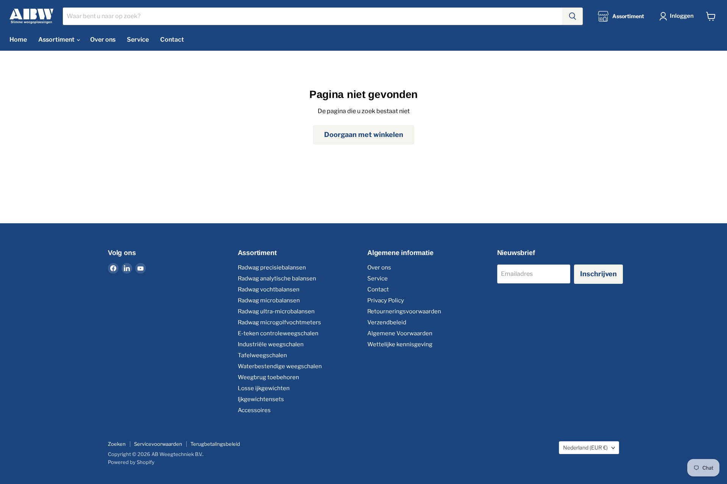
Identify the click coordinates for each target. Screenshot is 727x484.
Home (18, 39)
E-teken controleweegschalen (278, 333)
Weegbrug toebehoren (268, 377)
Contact (172, 39)
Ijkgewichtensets (261, 399)
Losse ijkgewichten (264, 388)
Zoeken (117, 444)
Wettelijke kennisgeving (399, 344)
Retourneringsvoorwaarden (404, 311)
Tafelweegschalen (262, 355)
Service (138, 39)
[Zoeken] (572, 16)
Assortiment (57, 39)
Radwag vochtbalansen (269, 289)
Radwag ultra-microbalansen (276, 311)
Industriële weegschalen (271, 344)
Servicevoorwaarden (158, 444)
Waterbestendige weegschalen (280, 366)
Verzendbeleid (386, 322)
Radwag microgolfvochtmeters (279, 322)
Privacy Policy (385, 300)
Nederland (585, 447)
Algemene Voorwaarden (399, 333)
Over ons (102, 39)
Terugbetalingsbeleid (215, 444)
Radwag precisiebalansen (272, 267)
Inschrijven (598, 274)
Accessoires (254, 410)
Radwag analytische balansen (277, 278)
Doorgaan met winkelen (363, 135)
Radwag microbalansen (269, 300)
